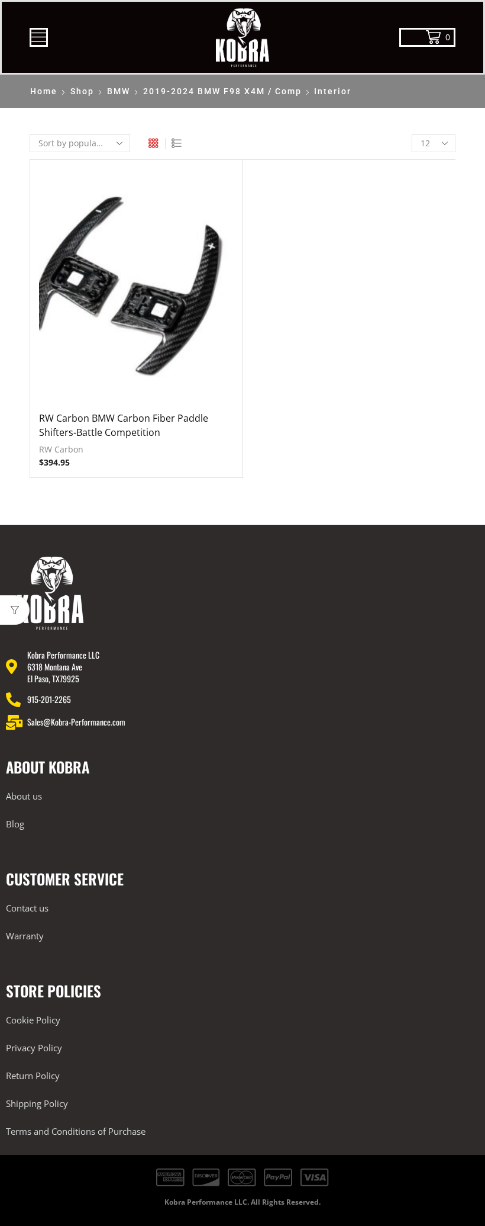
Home (43, 91)
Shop (82, 91)
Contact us (27, 908)
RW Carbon (61, 449)
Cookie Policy (33, 1020)
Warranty (25, 936)
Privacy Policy (34, 1048)
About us (24, 796)
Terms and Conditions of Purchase (76, 1131)
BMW (118, 91)
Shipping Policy (37, 1103)
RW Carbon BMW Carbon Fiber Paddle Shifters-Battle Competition (123, 425)
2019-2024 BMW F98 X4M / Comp (222, 91)
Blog (15, 824)
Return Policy (33, 1075)
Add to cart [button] (136, 289)
